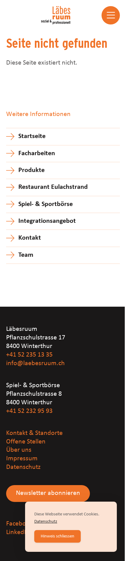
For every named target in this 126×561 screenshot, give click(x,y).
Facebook (19, 523)
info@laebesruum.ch (35, 363)
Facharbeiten (36, 153)
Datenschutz (23, 467)
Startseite (32, 136)
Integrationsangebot (47, 221)
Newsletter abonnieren (48, 493)
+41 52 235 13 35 (29, 354)
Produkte (31, 170)
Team (25, 255)
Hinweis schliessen (57, 536)
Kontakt (29, 237)
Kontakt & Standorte (34, 433)
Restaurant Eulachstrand (53, 187)
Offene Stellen (26, 441)
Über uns (18, 450)
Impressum (22, 458)
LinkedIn (18, 532)
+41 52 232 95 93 (29, 411)
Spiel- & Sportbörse (45, 204)
